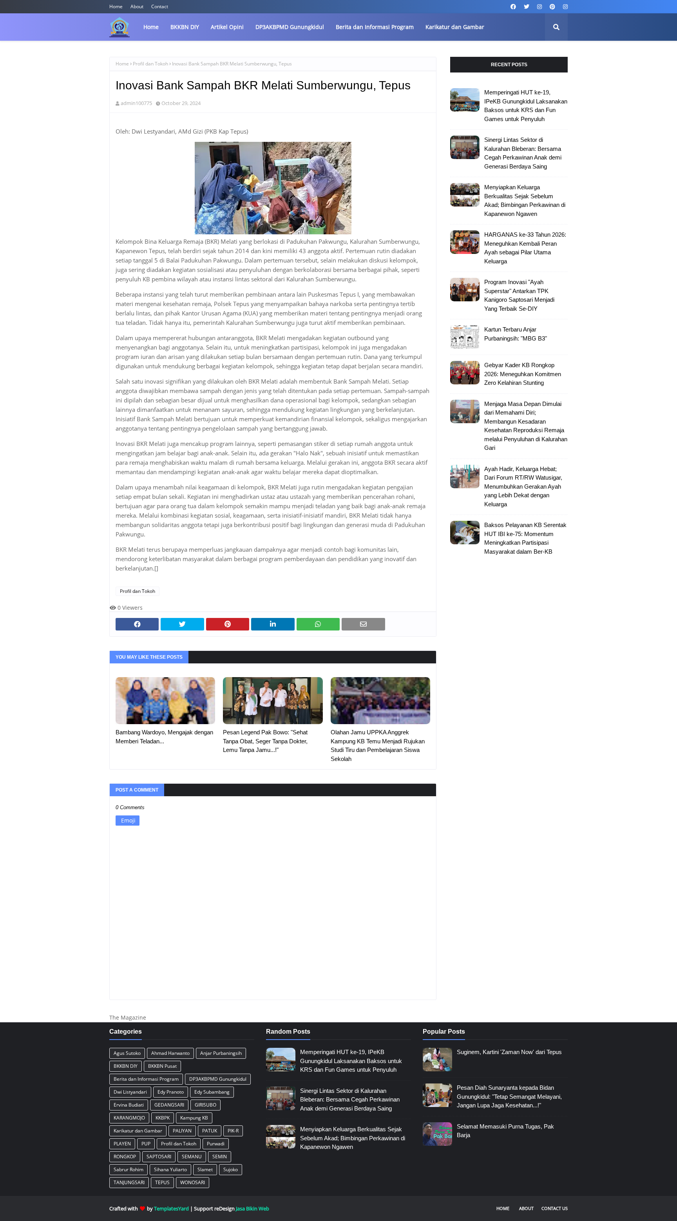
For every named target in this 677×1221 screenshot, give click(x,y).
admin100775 (136, 103)
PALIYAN (182, 1130)
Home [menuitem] (151, 27)
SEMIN (219, 1156)
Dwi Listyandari (130, 1092)
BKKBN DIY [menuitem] (184, 27)
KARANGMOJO (129, 1117)
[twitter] (526, 6)
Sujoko (230, 1169)
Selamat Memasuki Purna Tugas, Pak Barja (505, 1131)
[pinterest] (552, 6)
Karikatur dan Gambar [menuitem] (454, 27)
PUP (145, 1143)
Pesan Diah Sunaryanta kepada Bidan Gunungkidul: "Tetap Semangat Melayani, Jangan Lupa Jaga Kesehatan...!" (509, 1096)
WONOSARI (192, 1182)
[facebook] (513, 6)
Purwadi (215, 1143)
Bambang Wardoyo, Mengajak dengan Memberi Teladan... (164, 737)
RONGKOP (125, 1156)
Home (116, 6)
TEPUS (162, 1182)
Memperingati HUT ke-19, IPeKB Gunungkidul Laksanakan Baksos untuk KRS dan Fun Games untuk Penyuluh (525, 105)
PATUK (209, 1130)
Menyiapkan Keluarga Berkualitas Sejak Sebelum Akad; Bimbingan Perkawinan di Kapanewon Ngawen (524, 200)
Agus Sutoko (127, 1053)
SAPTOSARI (159, 1156)
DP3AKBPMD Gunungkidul (217, 1079)
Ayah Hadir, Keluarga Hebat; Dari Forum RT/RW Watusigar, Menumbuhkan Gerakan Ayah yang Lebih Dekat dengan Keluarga (523, 486)
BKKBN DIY (126, 1066)
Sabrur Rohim (128, 1169)
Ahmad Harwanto (170, 1053)
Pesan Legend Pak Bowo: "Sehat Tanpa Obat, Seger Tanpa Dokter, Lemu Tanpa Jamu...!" (265, 741)
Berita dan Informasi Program (146, 1079)
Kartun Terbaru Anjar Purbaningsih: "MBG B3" (515, 334)
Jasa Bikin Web (252, 1208)
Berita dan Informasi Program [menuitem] (375, 27)
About (136, 6)
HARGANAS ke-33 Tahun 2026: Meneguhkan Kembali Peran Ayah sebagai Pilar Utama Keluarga (525, 247)
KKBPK (163, 1117)
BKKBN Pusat (162, 1066)
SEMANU (192, 1156)
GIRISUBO (205, 1104)
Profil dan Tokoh (150, 63)
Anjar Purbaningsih (221, 1053)
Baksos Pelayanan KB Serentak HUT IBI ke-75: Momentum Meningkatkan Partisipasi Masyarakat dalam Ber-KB (525, 538)
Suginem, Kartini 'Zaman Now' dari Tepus (509, 1052)
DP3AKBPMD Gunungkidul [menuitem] (289, 27)
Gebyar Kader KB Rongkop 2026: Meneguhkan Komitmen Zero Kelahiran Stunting (522, 374)
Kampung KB (194, 1117)
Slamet (205, 1169)
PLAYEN (122, 1143)
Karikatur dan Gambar (138, 1130)
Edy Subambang (212, 1092)
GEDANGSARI (169, 1104)
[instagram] (539, 6)
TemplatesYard (171, 1208)
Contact (159, 6)
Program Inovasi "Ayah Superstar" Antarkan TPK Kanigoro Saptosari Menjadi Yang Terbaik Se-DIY (519, 295)
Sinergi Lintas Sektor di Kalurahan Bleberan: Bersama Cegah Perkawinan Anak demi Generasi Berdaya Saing (522, 153)
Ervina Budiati (129, 1104)
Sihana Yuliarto (170, 1169)
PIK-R (233, 1130)
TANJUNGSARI (129, 1182)
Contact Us (554, 1208)
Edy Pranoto (170, 1092)
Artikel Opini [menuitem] (227, 27)
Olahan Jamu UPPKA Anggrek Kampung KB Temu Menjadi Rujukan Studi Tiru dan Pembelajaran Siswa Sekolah (378, 745)
